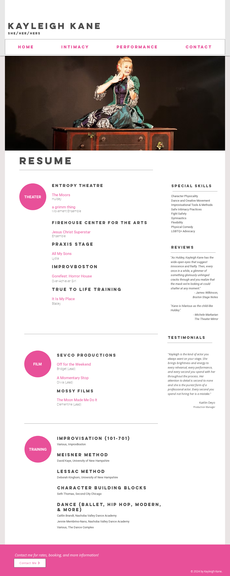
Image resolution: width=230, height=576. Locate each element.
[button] (137, 46)
